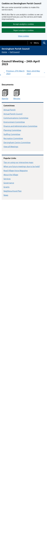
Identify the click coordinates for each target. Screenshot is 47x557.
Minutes (16, 98)
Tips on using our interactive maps (18, 162)
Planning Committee (12, 130)
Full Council (15, 52)
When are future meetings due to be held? (22, 166)
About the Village (11, 174)
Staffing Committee (12, 134)
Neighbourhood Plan (13, 191)
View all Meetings (11, 146)
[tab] (34, 43)
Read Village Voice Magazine (16, 170)
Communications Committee (16, 118)
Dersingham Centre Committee (17, 142)
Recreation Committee (13, 138)
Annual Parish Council (13, 114)
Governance (9, 183)
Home (4, 52)
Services (7, 179)
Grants (6, 187)
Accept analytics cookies (23, 24)
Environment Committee (14, 122)
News (6, 195)
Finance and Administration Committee (20, 126)
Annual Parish (10, 110)
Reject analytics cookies (23, 30)
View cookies (23, 36)
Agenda (5, 98)
